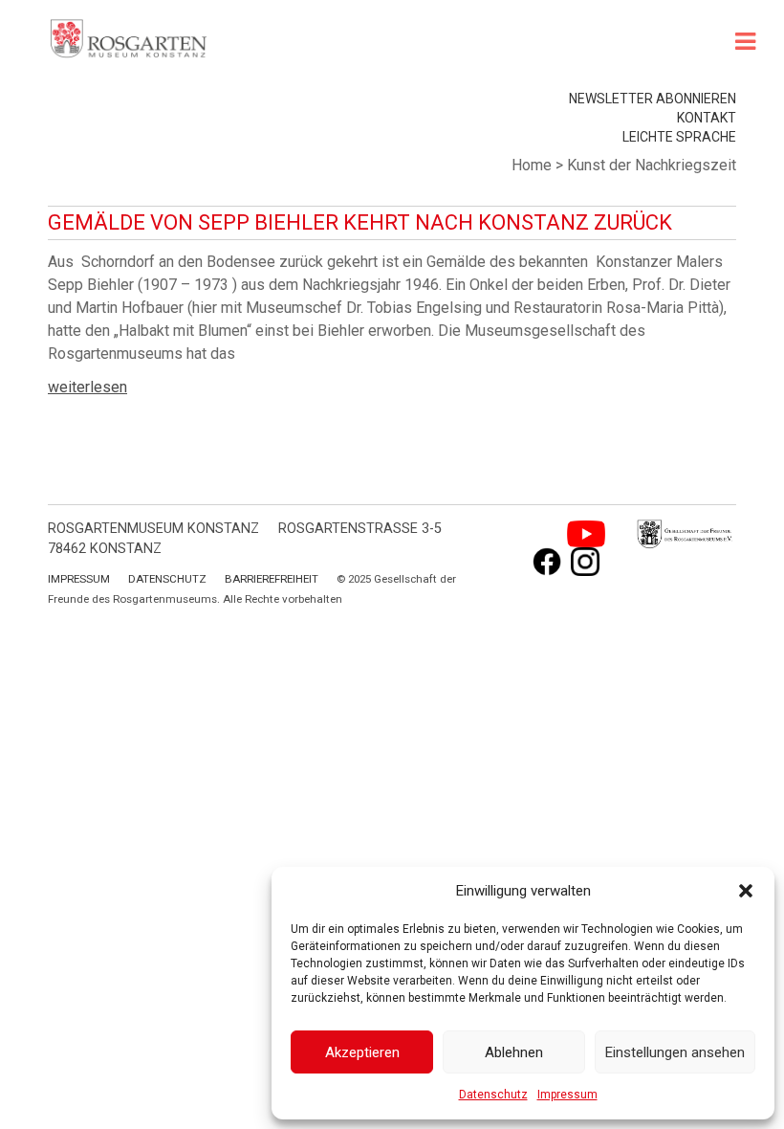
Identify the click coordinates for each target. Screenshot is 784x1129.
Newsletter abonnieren (652, 98)
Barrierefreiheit (271, 579)
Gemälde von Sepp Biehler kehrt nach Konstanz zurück (360, 222)
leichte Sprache (679, 136)
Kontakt (706, 117)
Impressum (567, 1094)
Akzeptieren (362, 1052)
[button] (745, 890)
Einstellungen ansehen (675, 1052)
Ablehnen (514, 1052)
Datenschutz (493, 1094)
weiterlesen (87, 387)
